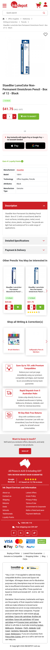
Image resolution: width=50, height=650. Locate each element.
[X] (20, 533)
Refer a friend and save (35, 510)
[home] (3, 19)
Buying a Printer (13, 553)
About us (6, 493)
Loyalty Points (8, 517)
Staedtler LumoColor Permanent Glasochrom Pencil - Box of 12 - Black (14, 290)
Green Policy (31, 496)
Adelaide (32, 628)
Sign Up (25, 451)
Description (11, 205)
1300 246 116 (26, 523)
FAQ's (25, 559)
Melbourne (9, 628)
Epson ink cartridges (22, 619)
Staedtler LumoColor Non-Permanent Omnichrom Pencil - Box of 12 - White (36, 290)
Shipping (6, 500)
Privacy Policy (31, 500)
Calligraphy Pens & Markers (36, 351)
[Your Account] (45, 6)
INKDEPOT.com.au (32, 646)
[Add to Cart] (18, 307)
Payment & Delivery (15, 250)
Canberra (15, 631)
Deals (5, 507)
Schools (6, 510)
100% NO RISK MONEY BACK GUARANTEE (25, 475)
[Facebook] (13, 533)
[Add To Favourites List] (25, 34)
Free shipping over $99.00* (26, 527)
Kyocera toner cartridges (27, 622)
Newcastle (23, 631)
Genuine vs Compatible (13, 556)
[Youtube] (27, 533)
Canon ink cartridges (22, 616)
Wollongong (16, 634)
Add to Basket (29, 116)
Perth (26, 628)
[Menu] (5, 6)
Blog (43, 556)
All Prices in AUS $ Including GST (25, 471)
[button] (46, 290)
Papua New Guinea (13, 637)
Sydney (40, 625)
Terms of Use (31, 503)
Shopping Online (32, 556)
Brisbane (18, 628)
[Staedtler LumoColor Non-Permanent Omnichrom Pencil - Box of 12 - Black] (25, 57)
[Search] (44, 12)
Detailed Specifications (17, 240)
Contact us (7, 496)
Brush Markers (13, 350)
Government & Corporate (36, 507)
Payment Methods (33, 514)
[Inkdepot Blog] (34, 533)
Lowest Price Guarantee (32, 553)
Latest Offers (31, 493)
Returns (6, 503)
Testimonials (8, 514)
